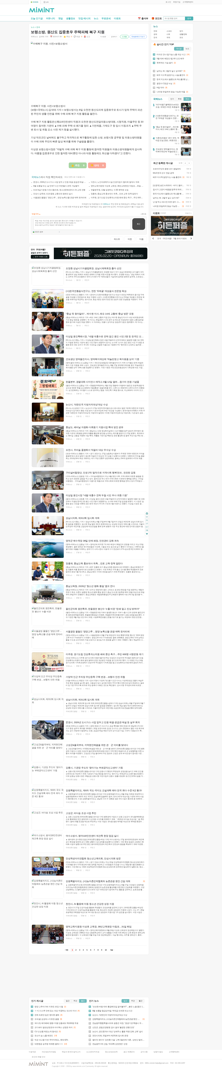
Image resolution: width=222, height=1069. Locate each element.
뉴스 (96, 18)
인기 (172, 99)
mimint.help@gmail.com (158, 1063)
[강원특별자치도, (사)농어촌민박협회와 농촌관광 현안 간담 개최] (48, 888)
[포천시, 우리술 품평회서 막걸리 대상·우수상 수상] (48, 457)
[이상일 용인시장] (48, 503)
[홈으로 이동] (41, 10)
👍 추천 (68, 37)
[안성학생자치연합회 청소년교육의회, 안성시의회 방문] (48, 866)
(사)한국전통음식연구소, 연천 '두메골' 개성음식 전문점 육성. (167, 118)
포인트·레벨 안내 (38, 1057)
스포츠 (169, 31)
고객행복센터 (174, 1052)
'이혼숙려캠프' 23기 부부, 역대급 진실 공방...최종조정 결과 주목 (167, 140)
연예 (155, 31)
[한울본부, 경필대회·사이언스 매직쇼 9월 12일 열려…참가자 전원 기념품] (48, 389)
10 (106, 950)
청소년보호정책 (111, 1052)
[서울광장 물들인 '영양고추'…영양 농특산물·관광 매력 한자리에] (48, 639)
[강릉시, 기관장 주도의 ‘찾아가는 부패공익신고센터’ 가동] (48, 775)
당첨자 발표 (158, 1052)
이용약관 (32, 1052)
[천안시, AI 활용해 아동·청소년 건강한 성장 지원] (48, 911)
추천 (180, 99)
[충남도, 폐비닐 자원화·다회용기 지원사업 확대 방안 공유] (48, 434)
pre (147, 520)
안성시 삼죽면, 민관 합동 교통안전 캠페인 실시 (53, 194)
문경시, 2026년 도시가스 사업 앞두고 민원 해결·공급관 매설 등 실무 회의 (59, 182)
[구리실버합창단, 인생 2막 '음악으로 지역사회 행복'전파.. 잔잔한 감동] (48, 480)
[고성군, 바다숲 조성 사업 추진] (48, 820)
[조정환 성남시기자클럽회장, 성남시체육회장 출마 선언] (48, 276)
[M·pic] (46, 2)
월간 (83, 1001)
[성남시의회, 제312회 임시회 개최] (48, 525)
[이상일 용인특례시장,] (48, 344)
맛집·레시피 (84, 18)
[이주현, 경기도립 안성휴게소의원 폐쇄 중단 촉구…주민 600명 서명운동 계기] (48, 661)
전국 (155, 37)
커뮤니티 (50, 18)
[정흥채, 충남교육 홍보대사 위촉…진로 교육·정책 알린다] (48, 571)
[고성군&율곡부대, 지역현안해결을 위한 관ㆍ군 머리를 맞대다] (48, 752)
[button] (168, 2)
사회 (168, 34)
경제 (155, 34)
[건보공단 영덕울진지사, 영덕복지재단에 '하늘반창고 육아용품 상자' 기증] (48, 366)
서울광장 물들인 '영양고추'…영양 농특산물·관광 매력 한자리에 (59, 197)
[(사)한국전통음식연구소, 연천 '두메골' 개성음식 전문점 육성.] (48, 298)
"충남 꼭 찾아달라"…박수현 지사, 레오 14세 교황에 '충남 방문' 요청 (167, 129)
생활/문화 (183, 34)
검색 (189, 18)
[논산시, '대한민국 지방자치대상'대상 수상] (48, 412)
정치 (181, 31)
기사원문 (103, 37)
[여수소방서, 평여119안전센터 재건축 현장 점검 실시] (48, 843)
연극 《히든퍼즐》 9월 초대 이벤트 (172, 238)
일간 (68, 1001)
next (147, 527)
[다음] (191, 238)
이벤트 (117, 18)
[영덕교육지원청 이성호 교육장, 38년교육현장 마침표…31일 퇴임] (48, 934)
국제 (168, 37)
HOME (147, 513)
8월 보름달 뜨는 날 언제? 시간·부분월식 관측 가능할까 (56, 186)
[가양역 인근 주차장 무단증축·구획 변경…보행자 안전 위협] (48, 684)
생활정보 (70, 18)
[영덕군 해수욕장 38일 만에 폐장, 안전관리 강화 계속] (48, 548)
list (147, 523)
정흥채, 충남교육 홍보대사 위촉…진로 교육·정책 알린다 (114, 194)
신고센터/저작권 (92, 1052)
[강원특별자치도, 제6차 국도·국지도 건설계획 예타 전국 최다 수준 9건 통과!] (48, 798)
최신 (187, 99)
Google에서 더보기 (138, 37)
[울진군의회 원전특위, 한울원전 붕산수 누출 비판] (48, 616)
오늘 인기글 (37, 18)
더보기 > (188, 213)
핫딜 (60, 18)
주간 (75, 1001)
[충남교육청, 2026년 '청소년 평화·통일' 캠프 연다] (48, 593)
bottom (147, 534)
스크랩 (124, 37)
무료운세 (106, 18)
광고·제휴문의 (129, 1052)
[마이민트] (34, 2)
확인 (138, 224)
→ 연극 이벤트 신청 (40, 257)
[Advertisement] (163, 10)
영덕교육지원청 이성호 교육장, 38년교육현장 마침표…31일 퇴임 (117, 186)
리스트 (117, 239)
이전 (130, 239)
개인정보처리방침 (49, 1052)
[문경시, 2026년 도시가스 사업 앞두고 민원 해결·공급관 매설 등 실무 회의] (48, 730)
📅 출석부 (143, 18)
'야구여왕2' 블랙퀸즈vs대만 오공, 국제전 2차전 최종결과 (167, 105)
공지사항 (144, 1052)
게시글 (179, 49)
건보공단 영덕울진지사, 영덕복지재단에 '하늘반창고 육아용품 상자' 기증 (167, 151)
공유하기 (114, 37)
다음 (141, 239)
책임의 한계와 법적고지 (71, 1052)
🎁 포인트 (156, 18)
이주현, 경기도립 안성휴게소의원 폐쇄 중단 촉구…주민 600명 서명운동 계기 (117, 197)
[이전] (153, 238)
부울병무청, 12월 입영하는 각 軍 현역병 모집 (109, 190)
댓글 (147, 530)
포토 (181, 37)
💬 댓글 (78, 37)
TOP (147, 516)
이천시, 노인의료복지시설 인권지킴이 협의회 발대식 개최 (115, 182)
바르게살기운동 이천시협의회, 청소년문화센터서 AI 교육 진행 (59, 190)
